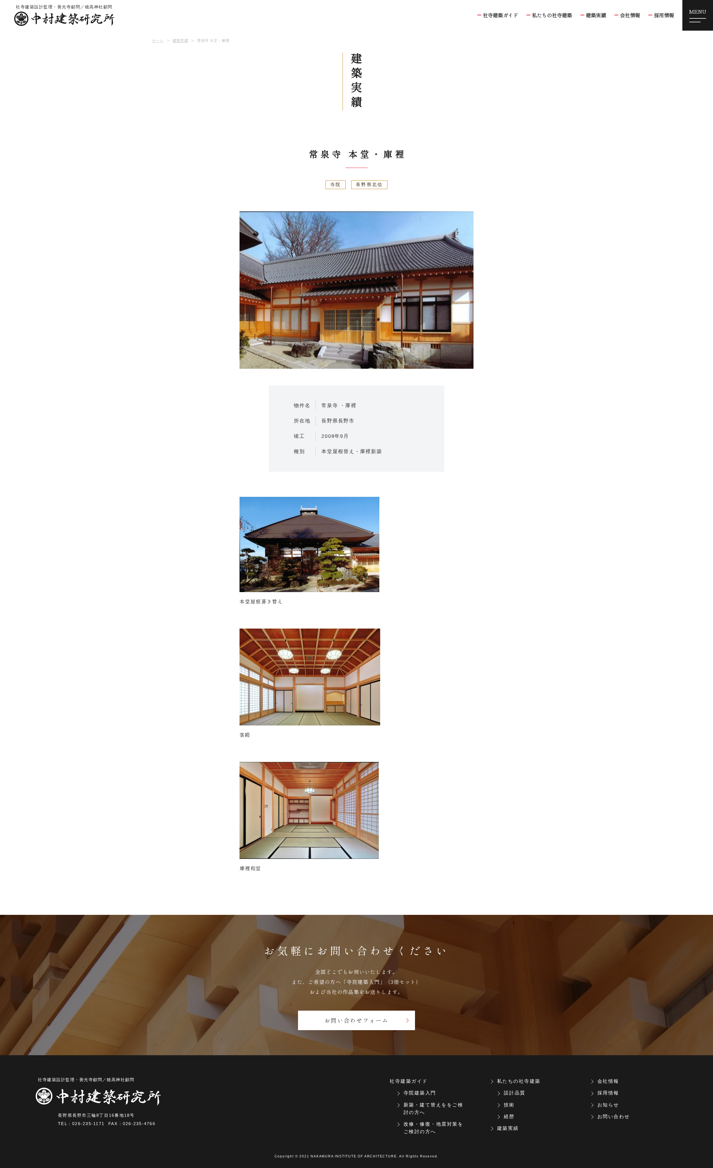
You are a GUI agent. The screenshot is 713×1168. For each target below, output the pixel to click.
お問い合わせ (613, 1116)
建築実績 (180, 40)
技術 (509, 1105)
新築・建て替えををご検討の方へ (433, 1108)
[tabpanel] (356, 290)
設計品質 (515, 1093)
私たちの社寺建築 (519, 1081)
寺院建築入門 (420, 1093)
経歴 (509, 1116)
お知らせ (608, 1105)
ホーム (157, 40)
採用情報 (608, 1093)
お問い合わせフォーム (356, 1020)
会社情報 (608, 1081)
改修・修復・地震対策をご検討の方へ (433, 1127)
